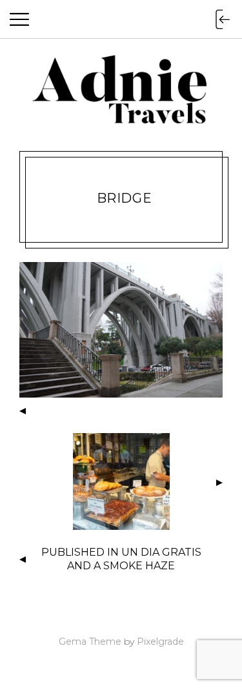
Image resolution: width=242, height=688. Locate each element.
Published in (121, 559)
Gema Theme (90, 641)
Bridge (124, 198)
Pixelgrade (160, 641)
